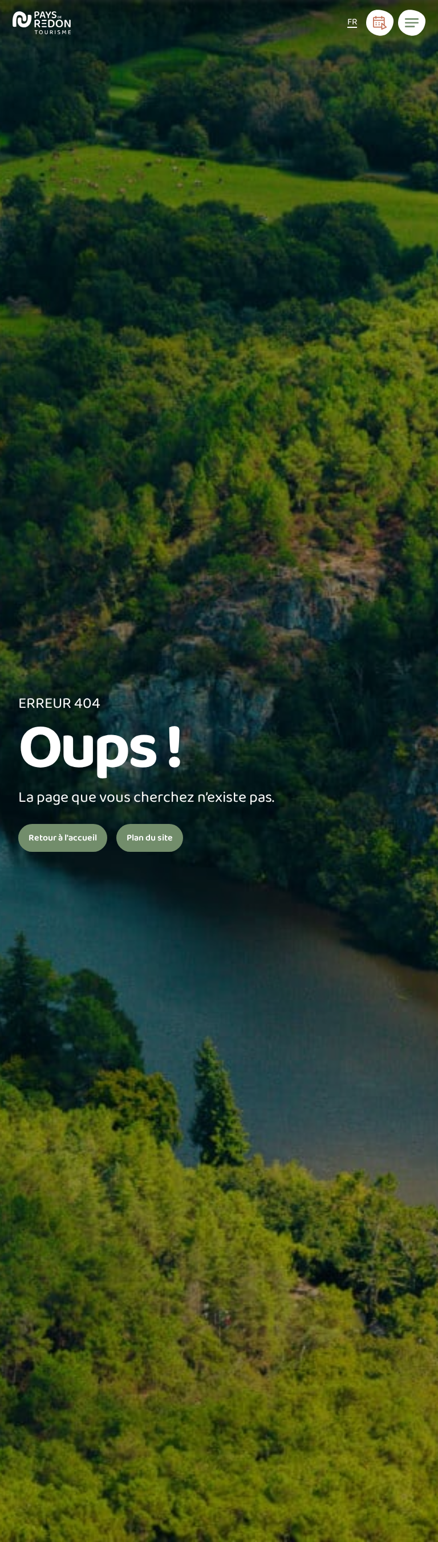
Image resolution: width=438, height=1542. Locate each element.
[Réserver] (380, 22)
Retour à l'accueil (63, 838)
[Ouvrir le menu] (411, 22)
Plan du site (150, 838)
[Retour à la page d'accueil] (42, 22)
